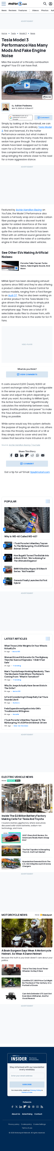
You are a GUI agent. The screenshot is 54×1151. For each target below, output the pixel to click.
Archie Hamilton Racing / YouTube (24, 445)
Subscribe (27, 1084)
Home (4, 33)
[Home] (17, 3)
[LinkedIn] (20, 1106)
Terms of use (27, 1128)
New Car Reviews (21, 726)
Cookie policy (26, 1124)
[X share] (16, 455)
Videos (35, 10)
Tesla (13, 33)
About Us (16, 1114)
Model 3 (23, 33)
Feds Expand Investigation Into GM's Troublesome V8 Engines (22, 710)
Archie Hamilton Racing (29, 209)
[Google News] (29, 1106)
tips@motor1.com (40, 472)
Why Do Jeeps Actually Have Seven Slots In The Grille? (25, 687)
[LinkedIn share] (21, 455)
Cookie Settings (39, 1124)
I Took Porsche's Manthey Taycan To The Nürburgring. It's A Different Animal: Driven (25, 721)
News (4, 10)
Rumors (16, 703)
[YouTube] (37, 1106)
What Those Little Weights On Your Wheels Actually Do (25, 647)
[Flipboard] (25, 1106)
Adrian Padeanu (23, 105)
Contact (38, 1114)
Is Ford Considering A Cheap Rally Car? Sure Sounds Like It (26, 698)
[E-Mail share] (42, 455)
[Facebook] (12, 1106)
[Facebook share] (11, 455)
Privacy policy (13, 1124)
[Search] (45, 3)
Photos (44, 10)
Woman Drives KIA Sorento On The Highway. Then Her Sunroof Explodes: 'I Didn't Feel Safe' (26, 660)
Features (22, 10)
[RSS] (41, 1106)
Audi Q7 (12, 295)
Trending (17, 666)
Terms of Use (26, 1092)
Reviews (12, 10)
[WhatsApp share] (37, 455)
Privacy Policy (35, 1090)
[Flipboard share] (27, 455)
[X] (16, 1106)
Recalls (16, 714)
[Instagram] (33, 1106)
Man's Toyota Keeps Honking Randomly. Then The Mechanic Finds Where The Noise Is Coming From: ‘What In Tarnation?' (27, 674)
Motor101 (16, 651)
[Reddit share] (32, 455)
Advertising (27, 1114)
